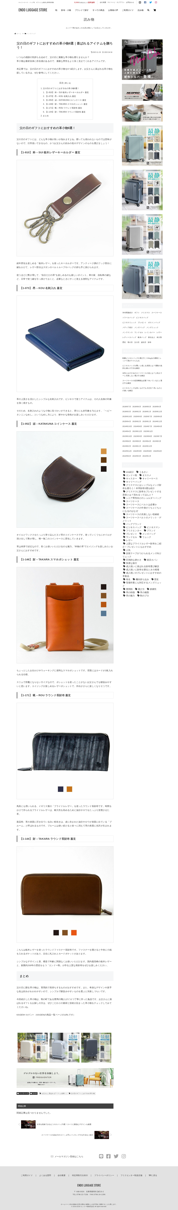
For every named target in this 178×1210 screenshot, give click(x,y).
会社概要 (103, 2)
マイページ (111, 2)
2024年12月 (157, 421)
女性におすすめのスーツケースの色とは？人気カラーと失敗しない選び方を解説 (142, 374)
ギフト (137, 313)
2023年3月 (157, 441)
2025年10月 (127, 416)
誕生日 (143, 342)
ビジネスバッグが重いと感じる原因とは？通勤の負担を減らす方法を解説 (142, 367)
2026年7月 (126, 407)
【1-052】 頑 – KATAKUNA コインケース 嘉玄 (65, 100)
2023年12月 (137, 431)
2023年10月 (127, 436)
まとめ (46, 116)
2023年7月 (158, 436)
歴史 (124, 342)
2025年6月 (158, 416)
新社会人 (151, 337)
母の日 (130, 342)
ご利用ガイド (128, 10)
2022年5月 (126, 456)
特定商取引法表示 (80, 1175)
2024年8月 (137, 426)
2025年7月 (147, 416)
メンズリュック (152, 327)
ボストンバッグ (154, 322)
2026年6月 (136, 407)
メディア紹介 (127, 327)
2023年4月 (147, 441)
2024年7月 (147, 426)
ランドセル (138, 332)
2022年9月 (137, 451)
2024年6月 (158, 426)
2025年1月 (147, 421)
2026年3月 (126, 411)
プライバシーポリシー (104, 1175)
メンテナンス (127, 332)
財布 (149, 342)
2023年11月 (148, 431)
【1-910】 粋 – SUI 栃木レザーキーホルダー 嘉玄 (67, 92)
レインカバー (150, 332)
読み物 (141, 10)
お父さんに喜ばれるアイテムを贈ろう (54, 1093)
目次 (61, 83)
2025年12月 (157, 411)
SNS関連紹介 (127, 313)
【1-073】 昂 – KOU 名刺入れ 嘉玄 (60, 96)
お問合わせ (130, 2)
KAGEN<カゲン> (25, 1015)
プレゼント (142, 322)
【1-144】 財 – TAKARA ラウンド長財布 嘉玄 (65, 112)
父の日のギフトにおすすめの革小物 (83, 1093)
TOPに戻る (153, 1175)
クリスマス (145, 313)
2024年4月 (126, 431)
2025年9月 (137, 416)
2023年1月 (136, 446)
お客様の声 (113, 10)
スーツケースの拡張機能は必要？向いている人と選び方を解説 (142, 382)
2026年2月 (136, 411)
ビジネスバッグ (142, 317)
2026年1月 (147, 411)
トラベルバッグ (128, 317)
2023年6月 (126, 441)
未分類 (159, 337)
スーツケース (156, 313)
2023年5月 (136, 441)
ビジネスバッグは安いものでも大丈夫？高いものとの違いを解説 (142, 389)
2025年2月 (136, 421)
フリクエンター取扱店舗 (131, 1175)
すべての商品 (98, 10)
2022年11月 (127, 451)
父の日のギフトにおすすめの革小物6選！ (61, 88)
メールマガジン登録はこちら (69, 1156)
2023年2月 (126, 446)
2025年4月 (126, 421)
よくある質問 (45, 1175)
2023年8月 (147, 436)
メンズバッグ (23, 1093)
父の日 (34, 1093)
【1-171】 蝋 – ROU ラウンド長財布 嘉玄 (63, 108)
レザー (159, 332)
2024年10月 (127, 426)
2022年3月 (136, 456)
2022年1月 (147, 456)
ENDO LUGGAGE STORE (89, 1185)
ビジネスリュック (129, 322)
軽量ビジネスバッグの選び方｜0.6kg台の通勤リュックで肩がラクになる (141, 359)
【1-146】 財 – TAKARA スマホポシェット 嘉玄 (66, 104)
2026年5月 (147, 407)
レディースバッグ (129, 337)
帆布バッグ (142, 337)
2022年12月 (147, 446)
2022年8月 (147, 451)
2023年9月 (137, 436)
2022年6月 (157, 451)
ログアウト (121, 2)
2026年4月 (157, 407)
